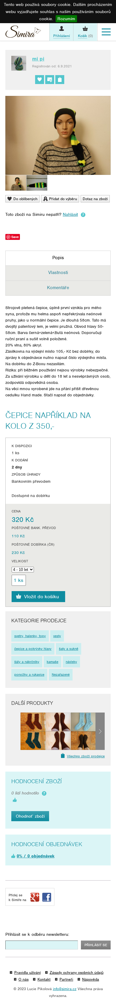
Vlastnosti (58, 273)
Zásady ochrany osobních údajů (77, 972)
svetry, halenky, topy (30, 636)
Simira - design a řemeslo (23, 33)
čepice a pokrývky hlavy (32, 648)
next (100, 731)
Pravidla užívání (27, 972)
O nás (23, 979)
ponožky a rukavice (29, 674)
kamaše (52, 661)
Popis (58, 258)
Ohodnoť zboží (30, 816)
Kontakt (44, 979)
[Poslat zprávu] (49, 79)
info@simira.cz (64, 988)
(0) (85, 35)
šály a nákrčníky (26, 661)
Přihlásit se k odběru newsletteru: (37, 934)
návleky (71, 661)
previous (16, 731)
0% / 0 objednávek (35, 856)
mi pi (38, 59)
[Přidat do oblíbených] (39, 79)
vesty (57, 636)
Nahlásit (70, 214)
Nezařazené (61, 674)
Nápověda (90, 979)
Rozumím (66, 18)
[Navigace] (106, 32)
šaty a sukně (68, 648)
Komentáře (58, 288)
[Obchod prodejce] (59, 79)
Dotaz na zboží (95, 198)
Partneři (66, 979)
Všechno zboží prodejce (86, 756)
